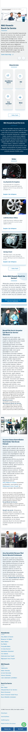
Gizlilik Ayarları (5, 720)
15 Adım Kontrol (5, 649)
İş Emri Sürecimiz (6, 673)
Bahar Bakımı (4, 641)
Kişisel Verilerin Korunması (8, 723)
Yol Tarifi (20, 729)
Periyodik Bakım (5, 646)
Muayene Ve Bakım (6, 639)
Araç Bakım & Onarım (10, 482)
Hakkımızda (4, 668)
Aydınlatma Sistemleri (7, 651)
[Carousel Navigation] (21, 58)
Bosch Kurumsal (5, 692)
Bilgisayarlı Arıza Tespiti (11, 486)
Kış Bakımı (4, 644)
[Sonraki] (23, 58)
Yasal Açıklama (5, 716)
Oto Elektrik (4, 653)
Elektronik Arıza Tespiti (7, 656)
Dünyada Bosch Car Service (9, 690)
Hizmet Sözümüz (6, 675)
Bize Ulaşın (4, 687)
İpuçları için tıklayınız (9, 194)
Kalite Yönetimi (5, 670)
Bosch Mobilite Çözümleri (8, 697)
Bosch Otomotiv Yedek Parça (9, 694)
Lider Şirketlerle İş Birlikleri (9, 678)
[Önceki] (19, 58)
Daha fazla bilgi (6, 54)
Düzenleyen (4, 713)
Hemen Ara (7, 729)
